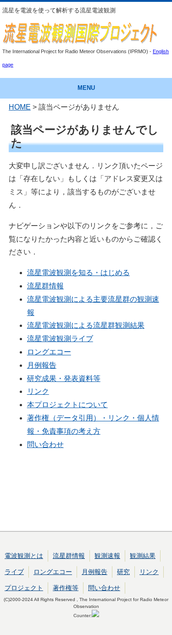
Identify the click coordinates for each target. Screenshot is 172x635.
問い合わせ (45, 444)
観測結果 (142, 555)
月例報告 (41, 365)
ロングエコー (49, 352)
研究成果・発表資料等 (63, 378)
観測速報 (107, 555)
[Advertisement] (86, 494)
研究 (123, 571)
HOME (20, 107)
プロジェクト (24, 587)
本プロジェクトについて (67, 405)
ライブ (14, 571)
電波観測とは (24, 555)
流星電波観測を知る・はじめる (78, 272)
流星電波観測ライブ (60, 338)
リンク (38, 391)
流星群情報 (45, 286)
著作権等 (65, 587)
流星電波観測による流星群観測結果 (85, 325)
